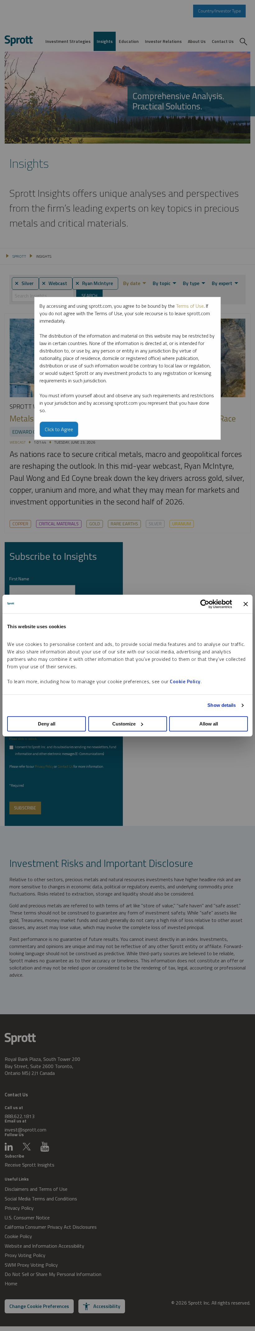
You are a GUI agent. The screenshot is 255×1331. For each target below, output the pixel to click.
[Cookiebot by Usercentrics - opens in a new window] (205, 604)
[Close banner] (245, 604)
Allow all (208, 723)
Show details (221, 705)
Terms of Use (190, 306)
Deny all (46, 723)
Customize (124, 723)
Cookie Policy (185, 681)
